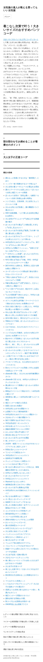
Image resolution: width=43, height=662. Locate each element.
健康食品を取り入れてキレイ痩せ (17, 484)
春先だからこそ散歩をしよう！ (17, 537)
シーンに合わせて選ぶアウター (17, 464)
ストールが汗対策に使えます (16, 517)
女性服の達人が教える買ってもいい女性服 (20, 9)
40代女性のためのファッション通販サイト (21, 414)
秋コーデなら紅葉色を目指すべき (17, 601)
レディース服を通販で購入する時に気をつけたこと (20, 615)
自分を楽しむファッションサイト (17, 426)
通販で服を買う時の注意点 (13, 649)
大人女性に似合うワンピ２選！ (17, 531)
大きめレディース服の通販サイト (17, 417)
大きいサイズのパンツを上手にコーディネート (20, 39)
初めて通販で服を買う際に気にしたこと (18, 637)
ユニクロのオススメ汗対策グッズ (17, 511)
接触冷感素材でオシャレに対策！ (17, 429)
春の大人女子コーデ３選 (14, 540)
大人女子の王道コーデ (13, 566)
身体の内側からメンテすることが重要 (19, 520)
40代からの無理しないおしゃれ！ (18, 473)
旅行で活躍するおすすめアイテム (17, 420)
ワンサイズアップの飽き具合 (14, 632)
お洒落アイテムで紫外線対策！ (17, 411)
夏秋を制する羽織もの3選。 (15, 598)
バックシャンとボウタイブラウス (17, 534)
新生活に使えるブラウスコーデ (17, 435)
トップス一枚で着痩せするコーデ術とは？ (21, 184)
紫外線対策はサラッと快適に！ (17, 514)
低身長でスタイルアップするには (17, 502)
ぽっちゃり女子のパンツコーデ (17, 476)
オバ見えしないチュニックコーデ (17, 499)
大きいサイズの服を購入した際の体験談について (20, 643)
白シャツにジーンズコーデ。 (16, 522)
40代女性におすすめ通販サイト (17, 409)
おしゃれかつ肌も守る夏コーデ (17, 432)
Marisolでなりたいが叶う (15, 482)
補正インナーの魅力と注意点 (16, 403)
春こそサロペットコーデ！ (15, 441)
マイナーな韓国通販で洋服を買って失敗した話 (20, 621)
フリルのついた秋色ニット (15, 581)
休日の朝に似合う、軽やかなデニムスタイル (22, 318)
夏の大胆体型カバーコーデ (15, 525)
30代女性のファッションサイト (17, 455)
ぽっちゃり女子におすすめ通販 (17, 438)
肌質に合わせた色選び (13, 406)
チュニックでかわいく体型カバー (17, 461)
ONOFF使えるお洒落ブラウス (16, 604)
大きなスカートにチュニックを (17, 557)
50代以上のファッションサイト (17, 479)
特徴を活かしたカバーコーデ (16, 449)
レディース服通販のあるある (14, 626)
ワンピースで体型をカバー (15, 452)
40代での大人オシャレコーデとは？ (19, 528)
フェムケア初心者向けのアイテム (17, 543)
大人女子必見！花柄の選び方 (16, 555)
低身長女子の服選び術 (13, 458)
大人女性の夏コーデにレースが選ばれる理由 (22, 187)
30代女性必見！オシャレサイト (17, 423)
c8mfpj (9, 127)
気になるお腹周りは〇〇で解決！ (17, 496)
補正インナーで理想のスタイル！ (17, 595)
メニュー (7, 16)
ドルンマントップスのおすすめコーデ (19, 546)
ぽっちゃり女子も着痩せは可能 (17, 487)
